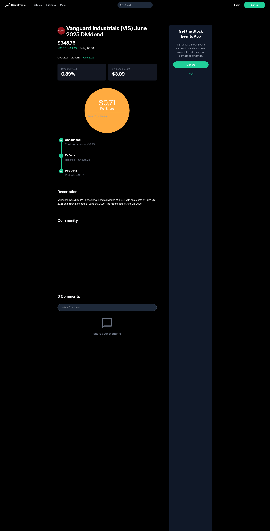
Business (51, 5)
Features (37, 5)
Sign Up (254, 5)
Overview (63, 57)
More (63, 5)
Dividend (75, 57)
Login (191, 73)
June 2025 (88, 57)
